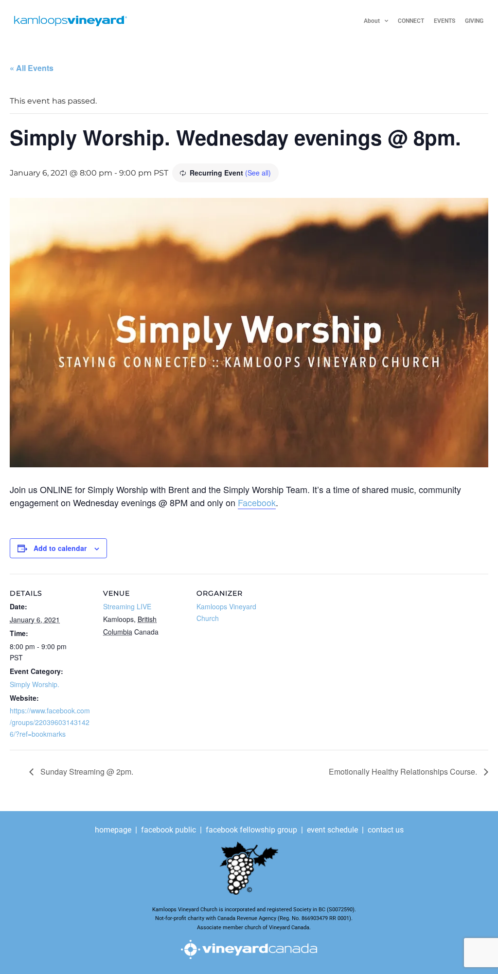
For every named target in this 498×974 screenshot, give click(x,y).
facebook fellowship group (251, 829)
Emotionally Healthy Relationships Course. (404, 771)
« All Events (31, 67)
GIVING (474, 21)
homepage (114, 829)
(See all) (258, 172)
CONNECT (411, 21)
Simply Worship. (34, 684)
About (372, 21)
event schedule (332, 829)
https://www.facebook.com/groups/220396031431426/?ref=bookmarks (50, 722)
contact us (386, 829)
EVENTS (444, 21)
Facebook (257, 502)
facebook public (168, 829)
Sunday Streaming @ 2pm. (85, 771)
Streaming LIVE (127, 606)
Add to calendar (60, 548)
